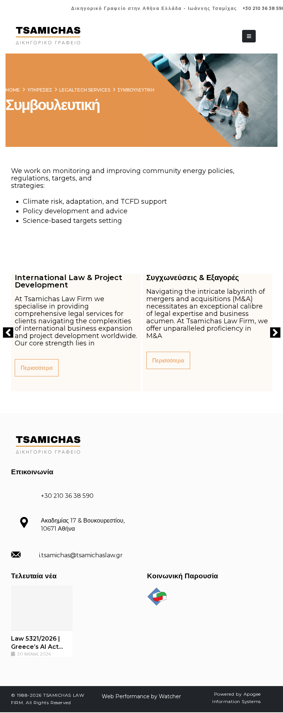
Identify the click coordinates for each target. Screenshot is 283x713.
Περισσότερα (37, 367)
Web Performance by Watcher (141, 696)
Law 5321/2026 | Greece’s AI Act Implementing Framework (35, 643)
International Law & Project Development (68, 281)
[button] (8, 332)
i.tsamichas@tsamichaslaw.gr (81, 555)
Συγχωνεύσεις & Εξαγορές (192, 277)
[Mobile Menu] (249, 36)
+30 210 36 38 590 (67, 495)
